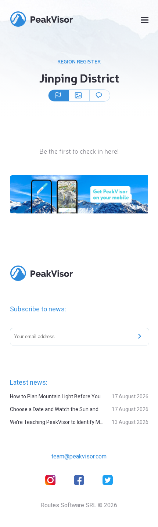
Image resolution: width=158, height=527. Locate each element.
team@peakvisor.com (79, 456)
